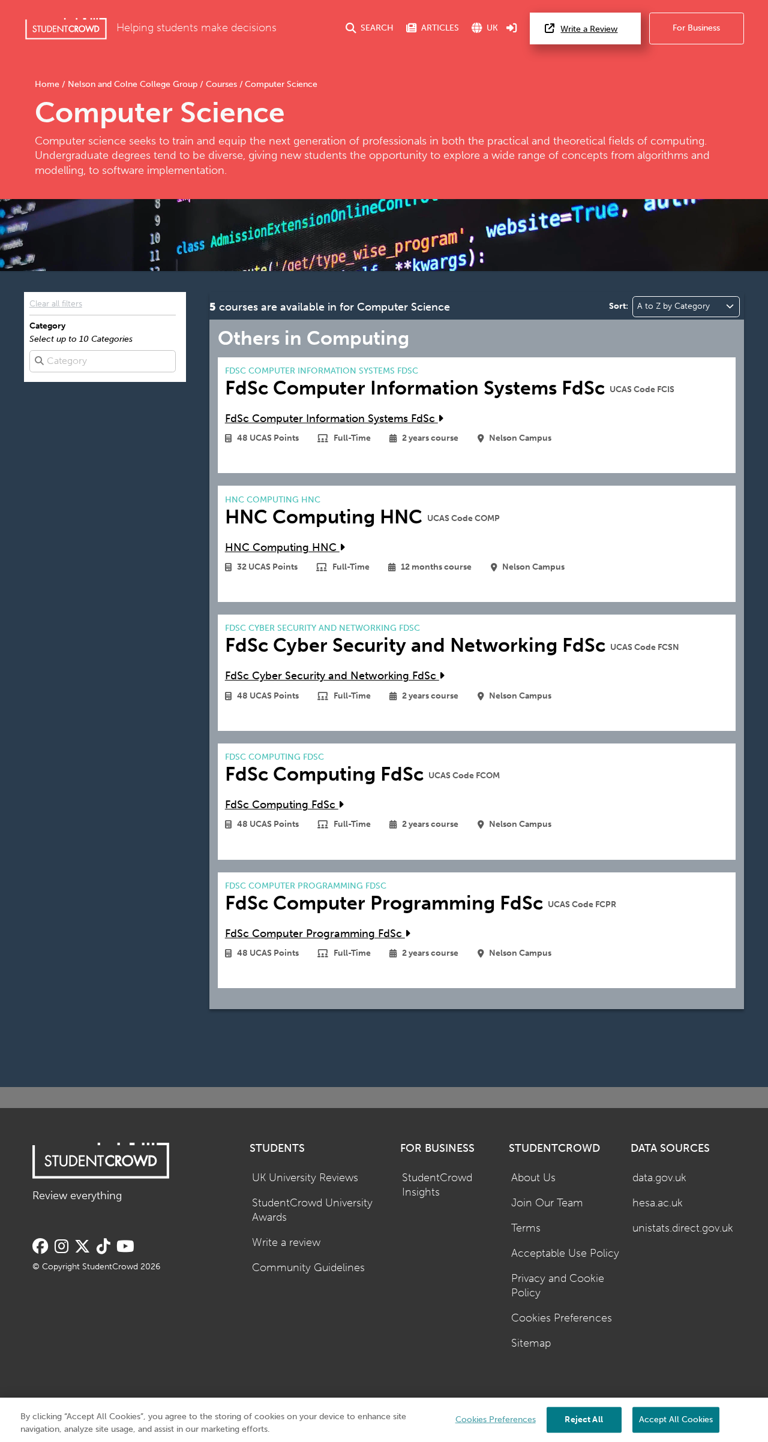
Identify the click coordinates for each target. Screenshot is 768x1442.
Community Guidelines (308, 1268)
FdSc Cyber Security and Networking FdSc (332, 676)
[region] (384, 1420)
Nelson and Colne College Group (132, 84)
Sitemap (531, 1343)
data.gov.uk (659, 1178)
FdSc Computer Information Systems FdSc (331, 419)
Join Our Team (547, 1203)
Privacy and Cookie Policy (557, 1286)
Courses (221, 84)
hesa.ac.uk (657, 1203)
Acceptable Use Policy (565, 1253)
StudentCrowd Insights (437, 1185)
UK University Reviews (305, 1178)
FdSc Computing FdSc (281, 805)
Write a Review (588, 29)
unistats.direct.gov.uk (682, 1228)
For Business (696, 28)
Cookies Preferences (561, 1318)
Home (48, 84)
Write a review (286, 1242)
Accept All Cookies (676, 1419)
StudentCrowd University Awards (312, 1210)
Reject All (583, 1419)
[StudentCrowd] (66, 28)
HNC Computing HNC (282, 547)
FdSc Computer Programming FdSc (315, 934)
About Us (533, 1178)
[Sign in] (511, 28)
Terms (526, 1228)
